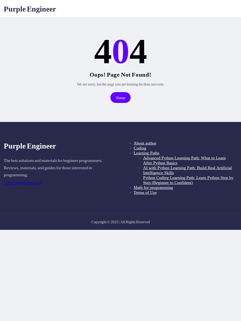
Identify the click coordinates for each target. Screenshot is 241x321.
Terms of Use (145, 192)
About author (145, 143)
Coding (140, 148)
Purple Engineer (30, 8)
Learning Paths (146, 153)
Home (120, 97)
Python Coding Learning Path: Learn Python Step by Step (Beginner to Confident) (188, 180)
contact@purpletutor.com (22, 183)
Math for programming (153, 187)
